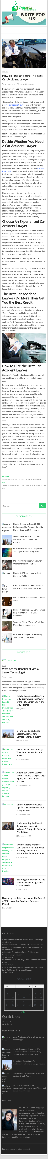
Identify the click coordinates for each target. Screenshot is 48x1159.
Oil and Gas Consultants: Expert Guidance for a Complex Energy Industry (29, 734)
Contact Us (6, 1021)
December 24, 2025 (24, 759)
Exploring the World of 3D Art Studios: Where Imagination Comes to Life (31, 882)
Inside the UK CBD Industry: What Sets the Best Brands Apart (30, 752)
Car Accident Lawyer (27, 84)
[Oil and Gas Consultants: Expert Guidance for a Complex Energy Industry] (8, 734)
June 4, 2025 (7, 908)
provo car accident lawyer (14, 105)
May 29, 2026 (7, 677)
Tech (4, 665)
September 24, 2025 (24, 836)
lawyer (5, 71)
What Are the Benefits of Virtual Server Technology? (20, 670)
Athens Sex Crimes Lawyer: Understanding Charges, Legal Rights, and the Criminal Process (31, 777)
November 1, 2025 (24, 814)
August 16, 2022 (9, 84)
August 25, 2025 (23, 857)
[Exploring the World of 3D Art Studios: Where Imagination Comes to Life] (8, 881)
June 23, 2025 (22, 889)
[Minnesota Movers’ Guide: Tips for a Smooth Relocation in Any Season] (8, 804)
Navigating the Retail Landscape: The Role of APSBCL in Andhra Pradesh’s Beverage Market (23, 901)
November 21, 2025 (24, 785)
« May (23, 1012)
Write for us (7, 1024)
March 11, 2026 (23, 741)
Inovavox (5, 1149)
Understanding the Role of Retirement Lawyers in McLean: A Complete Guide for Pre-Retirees (31, 827)
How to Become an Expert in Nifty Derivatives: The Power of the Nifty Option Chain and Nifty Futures (31, 700)
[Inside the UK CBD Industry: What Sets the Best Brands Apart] (8, 757)
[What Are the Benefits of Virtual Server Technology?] (24, 660)
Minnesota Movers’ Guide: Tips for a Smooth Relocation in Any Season (30, 807)
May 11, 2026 (22, 709)
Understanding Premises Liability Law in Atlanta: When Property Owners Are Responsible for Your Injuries (30, 849)
